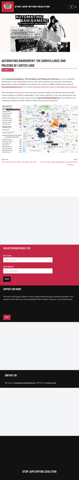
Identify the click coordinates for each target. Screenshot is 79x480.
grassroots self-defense (49, 100)
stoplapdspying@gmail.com (24, 383)
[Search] (75, 7)
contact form (51, 383)
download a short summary (67, 87)
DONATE (7, 317)
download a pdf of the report (43, 87)
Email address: (8, 266)
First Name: (7, 255)
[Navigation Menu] (71, 7)
